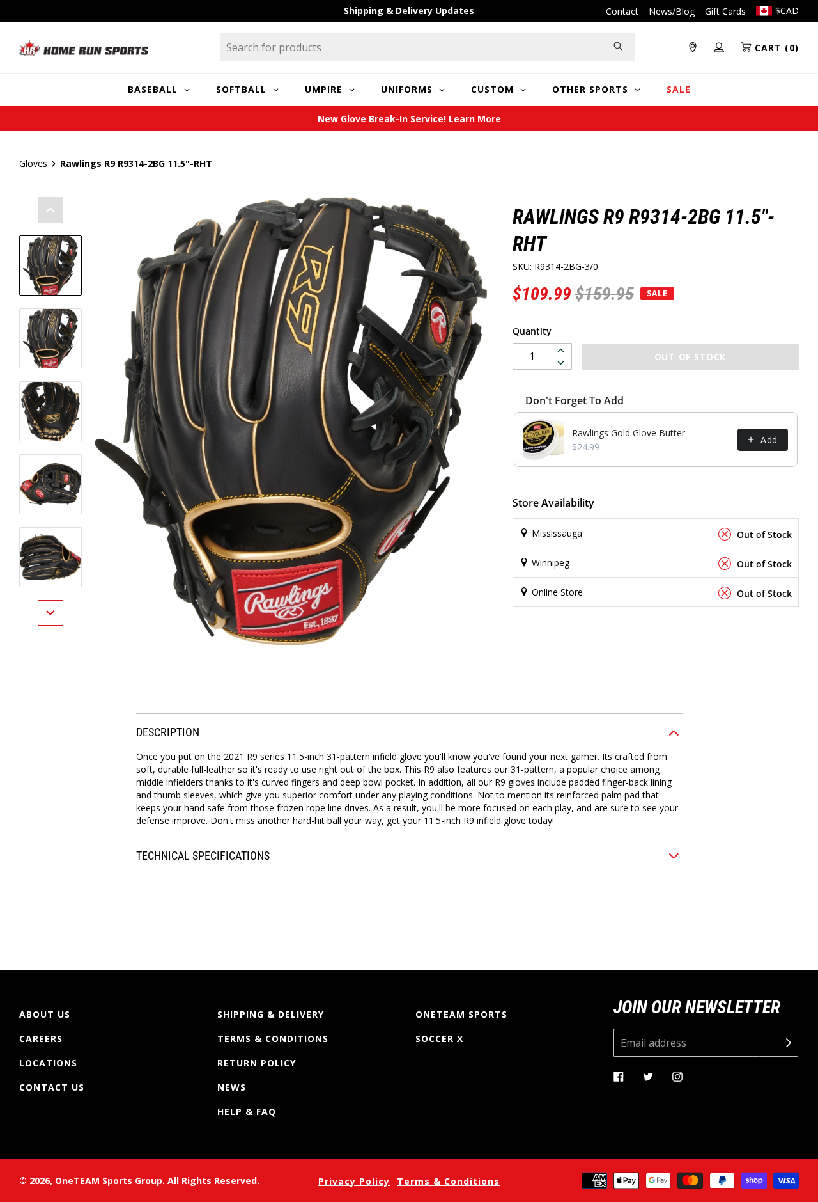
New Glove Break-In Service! (409, 119)
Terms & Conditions (272, 1038)
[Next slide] (50, 613)
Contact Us (51, 1087)
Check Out (587, 610)
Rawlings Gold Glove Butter (628, 433)
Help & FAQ (246, 1111)
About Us (44, 1014)
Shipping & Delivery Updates (409, 10)
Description (167, 732)
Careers (41, 1038)
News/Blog (672, 11)
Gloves (33, 163)
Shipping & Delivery (270, 1014)
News (231, 1087)
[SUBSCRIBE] (779, 1043)
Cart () (775, 48)
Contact (622, 11)
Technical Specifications (203, 855)
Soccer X (439, 1038)
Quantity (532, 331)
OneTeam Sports (461, 1014)
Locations (48, 1063)
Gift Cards (725, 11)
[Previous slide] (50, 210)
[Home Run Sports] (83, 48)
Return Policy (256, 1063)
